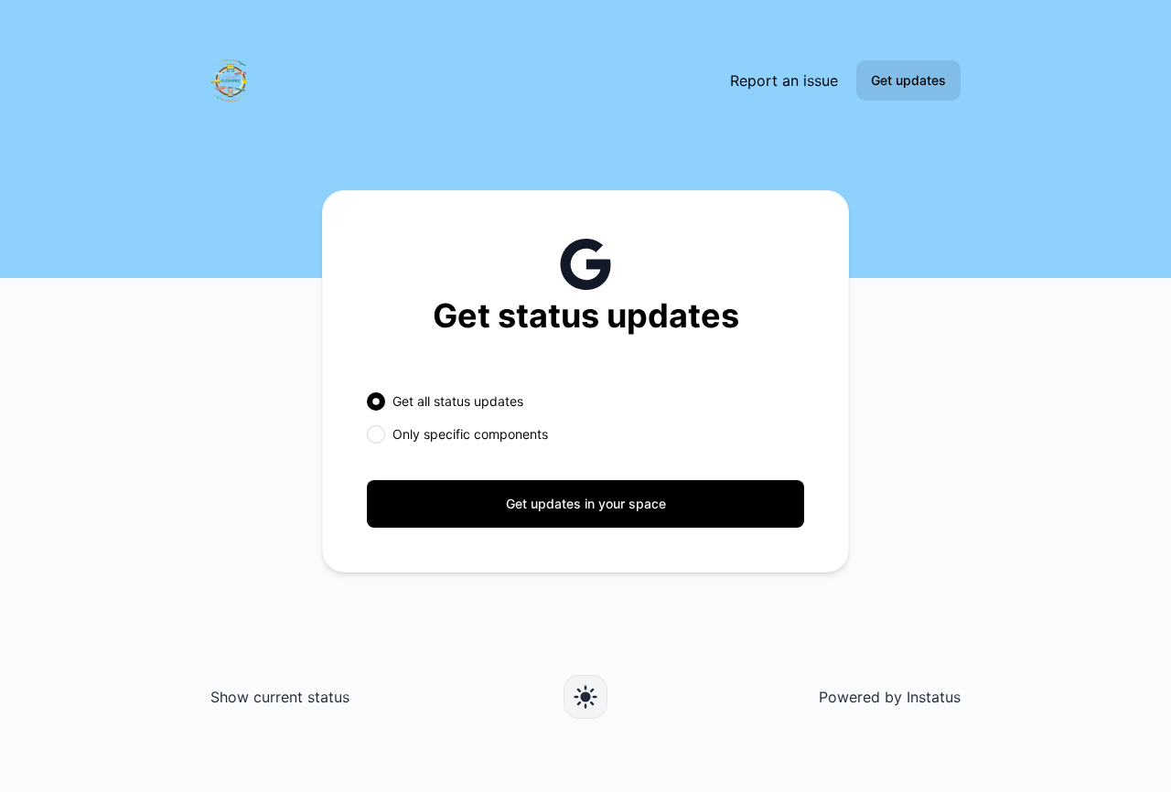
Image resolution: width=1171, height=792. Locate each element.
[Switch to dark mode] (585, 697)
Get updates (908, 80)
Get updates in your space (586, 503)
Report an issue (784, 80)
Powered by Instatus (890, 697)
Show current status (279, 697)
